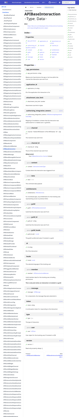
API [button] (43, 2)
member (54, 55)
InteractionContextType (39, 166)
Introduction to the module (31, 2)
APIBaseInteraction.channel (39, 156)
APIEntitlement (39, 193)
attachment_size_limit (73, 19)
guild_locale (55, 52)
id (28, 55)
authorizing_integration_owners (73, 21)
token (41, 57)
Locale (37, 234)
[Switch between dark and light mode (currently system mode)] (60, 2)
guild (29, 52)
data (41, 50)
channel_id (55, 45)
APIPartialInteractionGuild (39, 208)
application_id (44, 41)
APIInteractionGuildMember (41, 273)
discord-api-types (16, 2)
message (30, 57)
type (53, 57)
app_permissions (73, 14)
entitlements (55, 50)
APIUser (33, 331)
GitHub (53, 2)
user (29, 59)
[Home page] (25, 7)
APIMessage (37, 292)
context (30, 50)
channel (42, 45)
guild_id (42, 52)
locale (41, 55)
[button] (11, 7)
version (42, 59)
